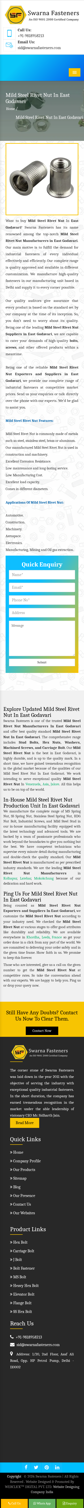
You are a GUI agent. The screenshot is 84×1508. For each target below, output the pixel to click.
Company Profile (26, 1161)
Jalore (55, 784)
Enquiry (71, 1503)
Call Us (15, 1503)
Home (10, 109)
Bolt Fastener (23, 1268)
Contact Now (42, 1031)
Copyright (14, 1476)
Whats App (43, 1503)
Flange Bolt (22, 1303)
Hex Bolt (20, 1242)
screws (11, 347)
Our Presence (23, 1195)
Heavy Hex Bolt (25, 1285)
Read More (25, 1123)
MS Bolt (19, 1277)
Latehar (25, 878)
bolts (74, 341)
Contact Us (21, 1204)
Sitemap (19, 1178)
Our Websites (23, 1213)
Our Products (23, 1169)
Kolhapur (10, 878)
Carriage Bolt (23, 1251)
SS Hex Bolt (22, 1311)
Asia (46, 784)
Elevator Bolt (23, 1294)
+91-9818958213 (31, 36)
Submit (42, 662)
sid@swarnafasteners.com (39, 48)
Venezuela (33, 784)
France (57, 937)
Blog (16, 1187)
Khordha (32, 937)
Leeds (46, 937)
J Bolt (17, 1259)
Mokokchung (44, 878)
